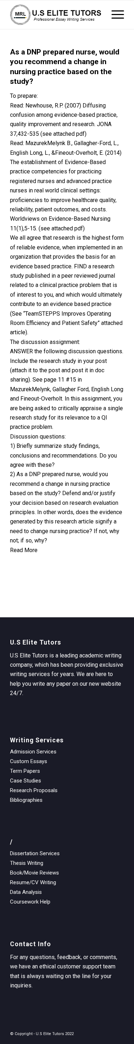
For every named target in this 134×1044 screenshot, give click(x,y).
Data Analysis (26, 892)
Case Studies (25, 780)
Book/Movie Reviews (34, 873)
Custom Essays (28, 761)
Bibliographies (26, 800)
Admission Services (33, 751)
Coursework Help (30, 902)
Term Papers (25, 771)
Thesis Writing (26, 863)
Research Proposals (34, 790)
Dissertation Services (35, 853)
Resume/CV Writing (33, 882)
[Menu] (114, 14)
